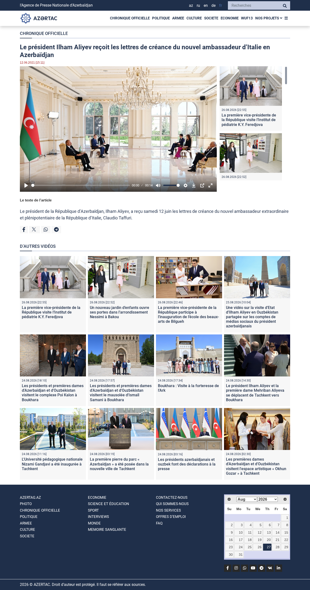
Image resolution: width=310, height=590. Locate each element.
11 (250, 532)
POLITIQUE (161, 18)
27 (269, 547)
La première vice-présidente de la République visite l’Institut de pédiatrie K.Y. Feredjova (249, 120)
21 (277, 540)
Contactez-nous (171, 497)
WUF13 (247, 18)
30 (231, 555)
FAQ (159, 523)
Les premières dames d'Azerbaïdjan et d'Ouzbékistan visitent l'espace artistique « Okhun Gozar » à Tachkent (256, 466)
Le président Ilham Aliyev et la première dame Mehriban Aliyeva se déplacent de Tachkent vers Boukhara (255, 392)
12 (260, 532)
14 (277, 532)
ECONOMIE (230, 18)
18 (250, 540)
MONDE (94, 523)
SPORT (93, 510)
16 (231, 540)
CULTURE (194, 18)
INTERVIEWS (98, 517)
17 (241, 540)
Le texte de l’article (36, 200)
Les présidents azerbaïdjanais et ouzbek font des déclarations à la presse (187, 464)
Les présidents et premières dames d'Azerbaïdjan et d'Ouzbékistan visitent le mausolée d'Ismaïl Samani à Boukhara (121, 392)
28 (277, 547)
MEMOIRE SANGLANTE (107, 529)
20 (269, 540)
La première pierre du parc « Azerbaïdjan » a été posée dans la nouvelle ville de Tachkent (119, 464)
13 (269, 532)
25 (250, 547)
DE (213, 5)
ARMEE (178, 18)
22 (286, 540)
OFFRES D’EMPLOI (171, 517)
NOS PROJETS (267, 18)
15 (286, 532)
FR (220, 5)
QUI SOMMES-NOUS (172, 504)
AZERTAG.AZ (30, 497)
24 (241, 547)
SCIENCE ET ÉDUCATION (108, 504)
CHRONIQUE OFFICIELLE (130, 18)
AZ (191, 5)
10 (241, 532)
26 (260, 547)
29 (286, 547)
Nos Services (168, 510)
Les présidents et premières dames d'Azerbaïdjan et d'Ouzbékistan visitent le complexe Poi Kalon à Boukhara (53, 392)
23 (231, 547)
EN (206, 5)
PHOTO (26, 504)
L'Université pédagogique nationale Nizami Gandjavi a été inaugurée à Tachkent (52, 464)
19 (260, 540)
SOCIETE (211, 18)
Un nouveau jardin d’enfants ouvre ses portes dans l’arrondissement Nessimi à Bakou (119, 312)
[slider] (80, 185)
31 (241, 555)
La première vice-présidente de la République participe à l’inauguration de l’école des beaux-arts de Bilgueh (188, 314)
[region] (253, 123)
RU (198, 5)
